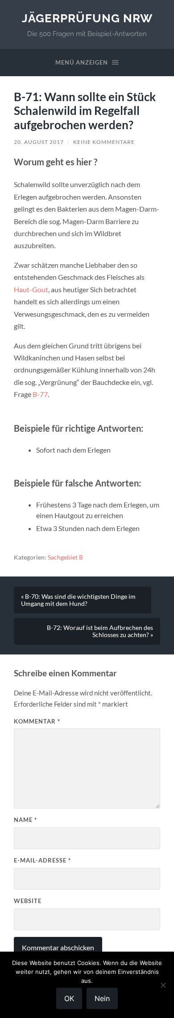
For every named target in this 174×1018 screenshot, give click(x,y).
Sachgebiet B (65, 557)
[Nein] (162, 985)
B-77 (40, 394)
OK (69, 998)
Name (25, 819)
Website (27, 900)
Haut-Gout (31, 289)
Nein (102, 998)
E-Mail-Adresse (42, 860)
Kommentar (37, 721)
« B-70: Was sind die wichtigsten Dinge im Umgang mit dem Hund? (78, 600)
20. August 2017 (39, 142)
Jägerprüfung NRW (87, 18)
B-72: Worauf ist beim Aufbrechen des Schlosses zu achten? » (100, 631)
